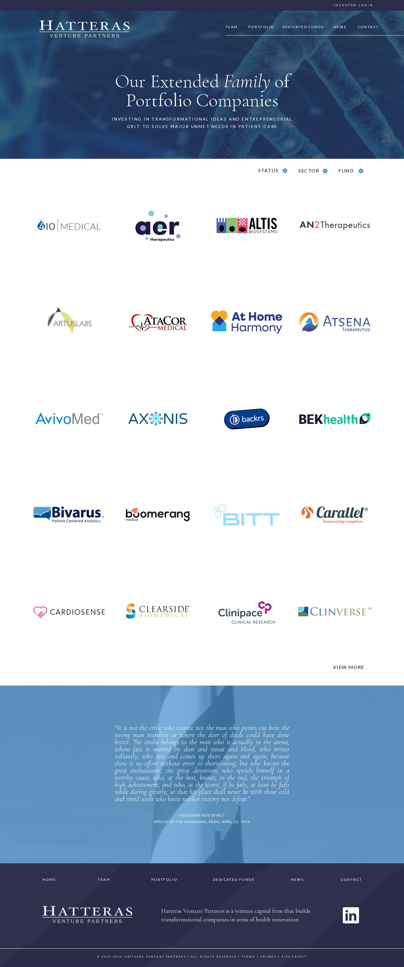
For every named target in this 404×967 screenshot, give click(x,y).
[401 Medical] (69, 225)
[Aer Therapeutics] (158, 225)
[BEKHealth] (334, 418)
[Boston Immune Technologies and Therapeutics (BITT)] (246, 514)
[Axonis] (158, 418)
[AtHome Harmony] (246, 322)
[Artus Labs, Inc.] (69, 322)
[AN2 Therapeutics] (334, 225)
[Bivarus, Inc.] (69, 514)
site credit (294, 956)
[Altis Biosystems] (246, 225)
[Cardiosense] (69, 611)
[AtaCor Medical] (158, 322)
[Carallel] (334, 514)
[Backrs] (246, 418)
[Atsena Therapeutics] (334, 322)
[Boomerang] (158, 514)
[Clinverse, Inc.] (334, 611)
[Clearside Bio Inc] (158, 611)
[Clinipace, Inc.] (246, 611)
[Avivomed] (69, 418)
